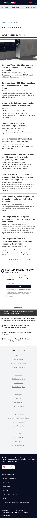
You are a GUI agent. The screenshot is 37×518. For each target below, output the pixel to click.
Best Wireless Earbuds (18, 422)
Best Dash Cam (18, 437)
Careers (4, 498)
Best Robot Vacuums (18, 445)
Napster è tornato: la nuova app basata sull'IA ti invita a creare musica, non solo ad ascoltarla (20, 319)
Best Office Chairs (18, 426)
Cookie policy (6, 486)
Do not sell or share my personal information (15, 502)
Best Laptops (18, 375)
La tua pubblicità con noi (9, 494)
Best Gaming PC (18, 383)
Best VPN (18, 355)
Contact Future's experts (9, 478)
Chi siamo (5, 490)
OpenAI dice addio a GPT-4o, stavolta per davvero (18, 333)
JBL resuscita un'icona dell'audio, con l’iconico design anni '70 (17, 340)
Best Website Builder (18, 367)
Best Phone (18, 394)
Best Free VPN (18, 359)
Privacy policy (6, 482)
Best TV (18, 398)
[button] (2, 2)
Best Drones (18, 441)
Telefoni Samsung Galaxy (7, 41)
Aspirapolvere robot (30, 7)
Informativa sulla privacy (21, 290)
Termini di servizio (23, 289)
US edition (15, 513)
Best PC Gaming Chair (18, 387)
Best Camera (18, 433)
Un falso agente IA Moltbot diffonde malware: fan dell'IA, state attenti (19, 313)
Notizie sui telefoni (13, 22)
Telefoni (4, 22)
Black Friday (15, 7)
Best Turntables (18, 414)
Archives (28, 259)
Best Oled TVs (18, 402)
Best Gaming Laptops (18, 379)
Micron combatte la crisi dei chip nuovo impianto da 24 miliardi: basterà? (17, 326)
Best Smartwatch (18, 406)
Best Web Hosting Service (18, 363)
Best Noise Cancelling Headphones (18, 418)
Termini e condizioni (8, 474)
